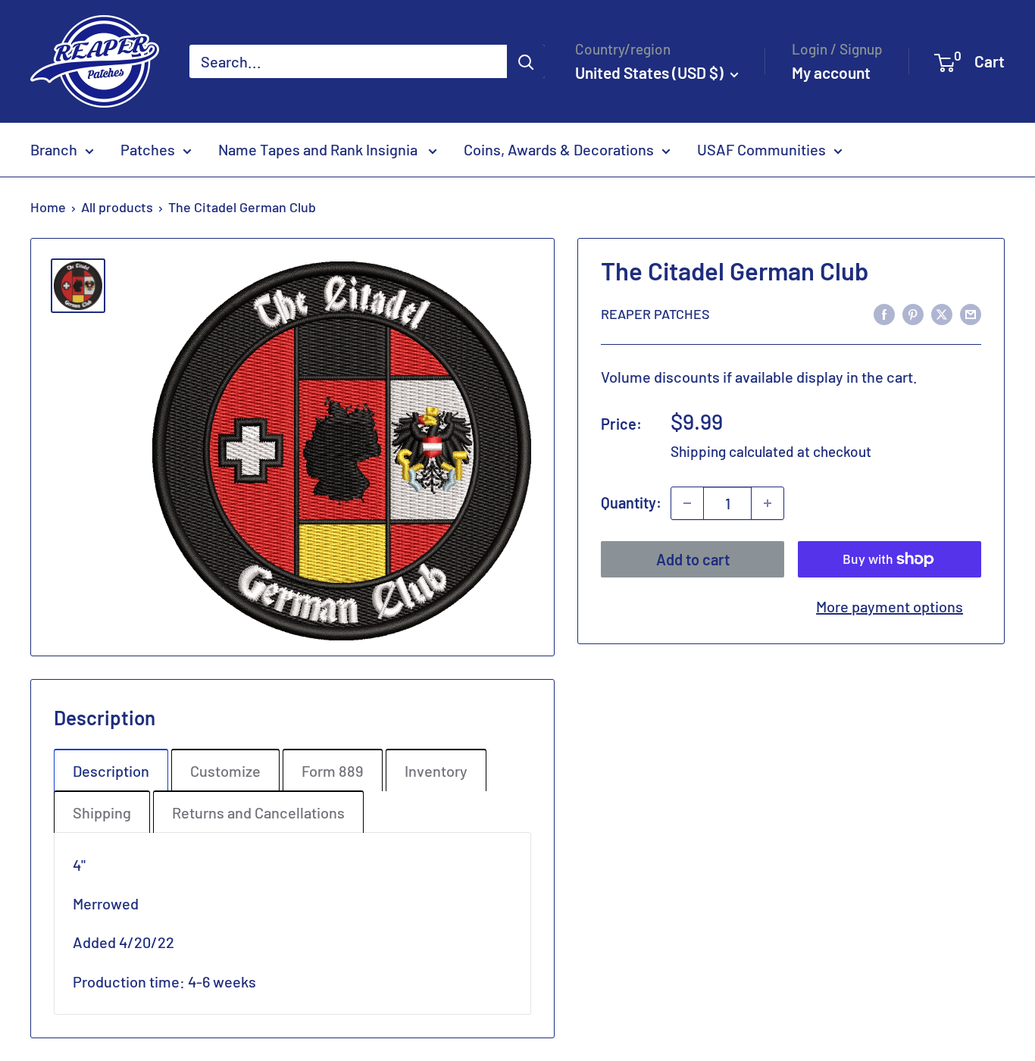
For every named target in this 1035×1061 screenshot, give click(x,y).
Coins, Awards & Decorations (559, 149)
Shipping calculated (732, 452)
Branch (53, 149)
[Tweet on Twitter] (941, 313)
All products (117, 207)
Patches (147, 149)
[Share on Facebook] (884, 313)
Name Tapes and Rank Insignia (319, 149)
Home (48, 207)
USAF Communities (761, 149)
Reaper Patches (655, 313)
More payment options (889, 606)
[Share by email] (970, 313)
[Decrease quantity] (687, 503)
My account (831, 72)
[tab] (111, 770)
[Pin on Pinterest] (913, 313)
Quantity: (631, 502)
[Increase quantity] (767, 503)
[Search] (526, 61)
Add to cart (693, 559)
